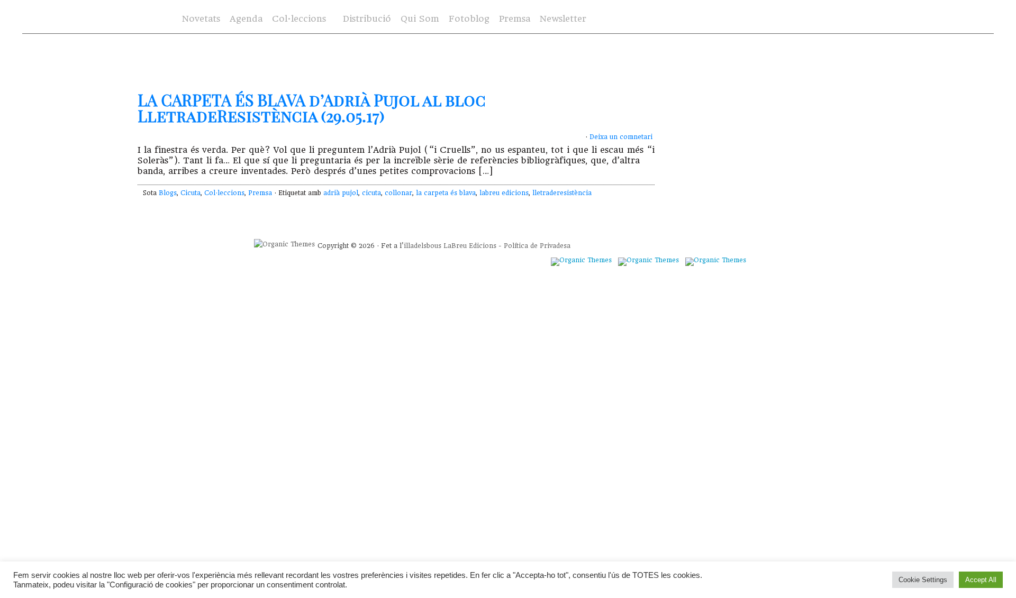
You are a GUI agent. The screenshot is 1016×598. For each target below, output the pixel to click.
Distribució (367, 19)
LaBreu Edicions (469, 246)
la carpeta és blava (446, 193)
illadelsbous (422, 246)
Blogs (168, 193)
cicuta (371, 193)
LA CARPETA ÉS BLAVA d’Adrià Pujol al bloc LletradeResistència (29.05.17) (312, 107)
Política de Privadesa (537, 246)
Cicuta (190, 193)
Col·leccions (298, 19)
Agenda (246, 19)
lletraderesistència (562, 193)
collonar (398, 193)
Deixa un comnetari (620, 137)
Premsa (514, 19)
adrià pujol (340, 193)
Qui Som (420, 19)
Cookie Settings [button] (923, 580)
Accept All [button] (980, 580)
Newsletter (563, 19)
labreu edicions (504, 193)
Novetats (201, 19)
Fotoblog (469, 19)
